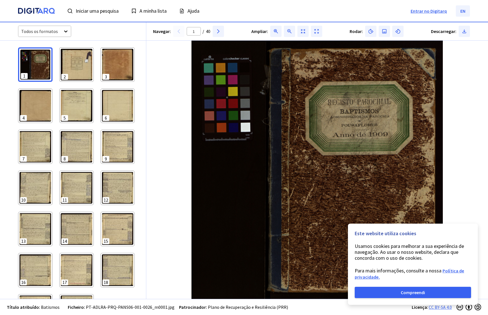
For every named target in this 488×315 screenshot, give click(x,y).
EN (462, 11)
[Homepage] (36, 11)
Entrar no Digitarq (429, 11)
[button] (35, 64)
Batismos (50, 307)
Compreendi (413, 292)
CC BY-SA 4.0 (440, 307)
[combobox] (21, 31)
